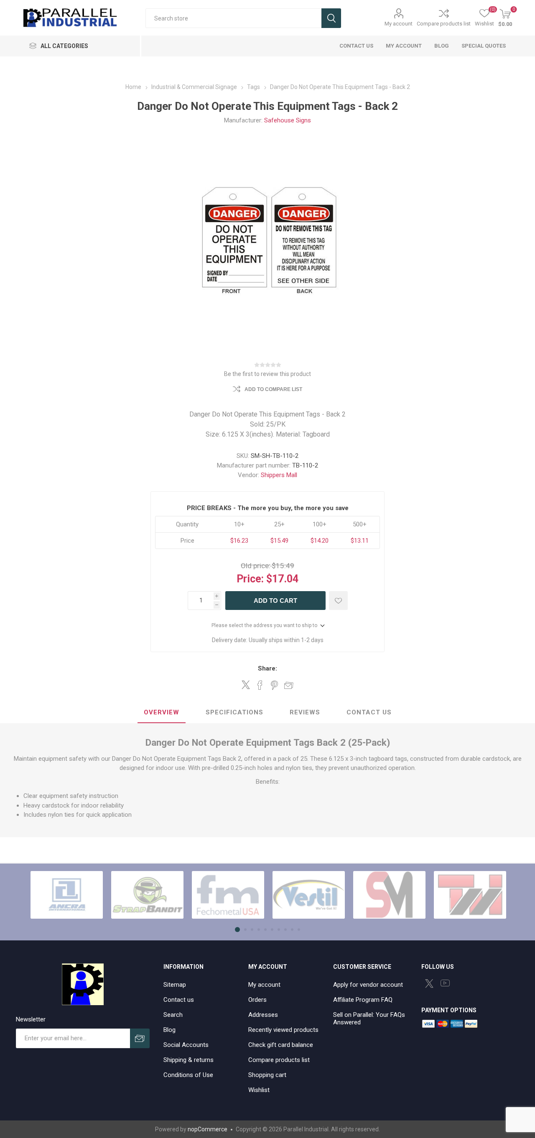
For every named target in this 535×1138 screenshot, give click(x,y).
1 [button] (237, 929)
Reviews (305, 712)
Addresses (263, 1015)
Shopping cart (267, 1075)
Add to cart (275, 600)
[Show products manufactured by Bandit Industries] (147, 895)
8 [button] (285, 929)
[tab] (162, 712)
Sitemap (174, 984)
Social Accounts (186, 1045)
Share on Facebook (260, 685)
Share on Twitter (246, 685)
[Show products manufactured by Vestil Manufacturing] (309, 895)
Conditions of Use (188, 1075)
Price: (250, 579)
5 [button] (265, 929)
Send (140, 1038)
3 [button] (252, 929)
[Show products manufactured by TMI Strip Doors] (470, 895)
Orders (257, 999)
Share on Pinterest (274, 685)
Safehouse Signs (287, 120)
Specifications (234, 712)
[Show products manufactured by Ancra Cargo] (67, 895)
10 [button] (299, 929)
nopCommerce (207, 1129)
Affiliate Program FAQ (362, 999)
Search (331, 18)
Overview (161, 712)
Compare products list (444, 23)
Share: (267, 668)
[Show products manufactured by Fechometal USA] (228, 895)
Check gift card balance (280, 1045)
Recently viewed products (283, 1030)
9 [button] (292, 929)
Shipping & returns (188, 1060)
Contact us (178, 999)
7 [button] (279, 929)
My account (399, 23)
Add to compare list (273, 389)
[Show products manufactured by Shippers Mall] (389, 895)
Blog (169, 1030)
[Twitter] (429, 983)
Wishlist (259, 1090)
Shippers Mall (279, 475)
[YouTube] (445, 983)
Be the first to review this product (267, 374)
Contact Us (369, 712)
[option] (66, 895)
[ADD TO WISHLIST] (338, 600)
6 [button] (272, 929)
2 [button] (245, 929)
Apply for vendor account (368, 984)
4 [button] (258, 929)
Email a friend (288, 685)
